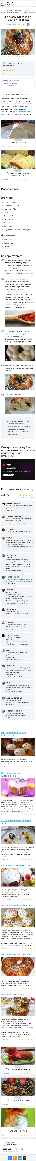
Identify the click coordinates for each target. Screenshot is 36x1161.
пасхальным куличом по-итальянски (18, 581)
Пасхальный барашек (13, 994)
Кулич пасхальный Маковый (16, 865)
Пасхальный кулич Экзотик (16, 905)
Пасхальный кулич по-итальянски (13, 733)
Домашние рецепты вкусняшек (10, 1143)
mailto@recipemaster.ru (11, 1151)
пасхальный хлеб (13, 426)
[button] (33, 3)
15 (3, 73)
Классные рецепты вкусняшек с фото (7, 3)
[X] (24, 1158)
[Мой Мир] (20, 1158)
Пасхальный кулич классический (11, 774)
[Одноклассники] (15, 1158)
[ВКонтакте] (10, 1158)
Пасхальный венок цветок (15, 954)
